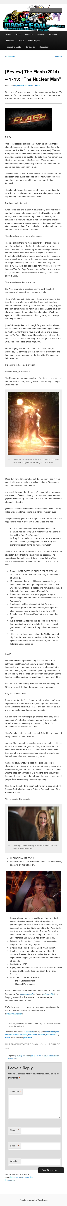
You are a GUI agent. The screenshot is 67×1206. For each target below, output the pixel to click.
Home (8, 34)
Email (14, 1145)
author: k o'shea (20, 1034)
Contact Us (30, 46)
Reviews (41, 34)
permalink (27, 1037)
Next (58, 56)
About (18, 34)
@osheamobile (27, 993)
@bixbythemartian (14, 1013)
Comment (15, 1091)
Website (13, 1160)
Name (14, 1130)
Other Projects (34, 40)
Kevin (37, 85)
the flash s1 (51, 1034)
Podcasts (29, 34)
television (32, 1034)
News (21, 40)
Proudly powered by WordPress (33, 1200)
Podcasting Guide (13, 46)
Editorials (53, 34)
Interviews (10, 40)
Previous (10, 56)
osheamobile (48, 993)
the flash (41, 1034)
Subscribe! (43, 46)
